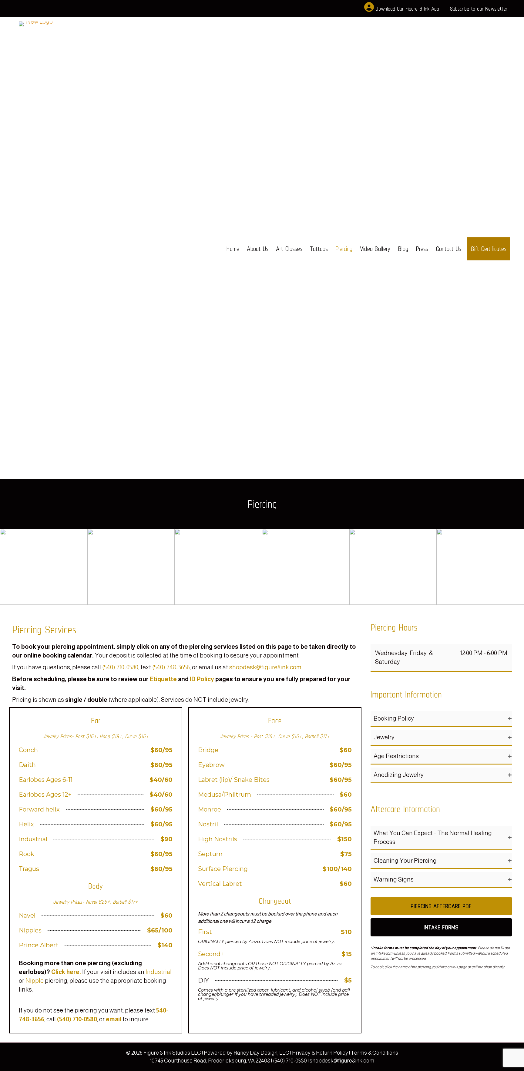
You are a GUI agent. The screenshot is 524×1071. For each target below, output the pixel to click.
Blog (403, 249)
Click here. (66, 972)
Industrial (159, 972)
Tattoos (319, 249)
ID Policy (202, 679)
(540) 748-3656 (171, 667)
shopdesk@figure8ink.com (265, 667)
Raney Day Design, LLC (261, 1053)
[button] (441, 719)
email (113, 1019)
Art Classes (289, 249)
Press (422, 249)
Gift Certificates (488, 249)
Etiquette (163, 679)
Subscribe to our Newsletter (478, 8)
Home (232, 249)
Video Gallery (375, 249)
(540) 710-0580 (120, 667)
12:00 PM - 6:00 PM (483, 653)
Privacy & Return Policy (320, 1053)
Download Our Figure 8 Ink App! (408, 8)
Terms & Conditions (374, 1053)
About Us (257, 249)
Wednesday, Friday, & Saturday (404, 657)
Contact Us (448, 249)
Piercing (343, 249)
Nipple (34, 980)
